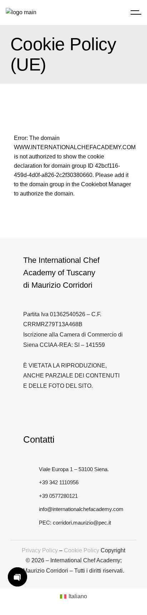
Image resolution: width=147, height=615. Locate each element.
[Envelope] (99, 410)
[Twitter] (27, 410)
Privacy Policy (40, 550)
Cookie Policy (81, 550)
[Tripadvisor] (75, 410)
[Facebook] (51, 410)
